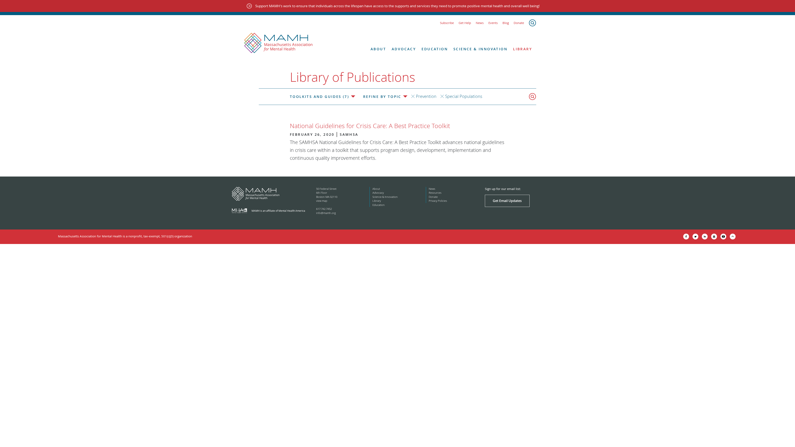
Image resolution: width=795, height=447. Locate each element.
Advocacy (404, 49)
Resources (435, 193)
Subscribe (447, 23)
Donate (519, 23)
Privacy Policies (438, 201)
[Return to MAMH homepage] (278, 43)
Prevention (426, 96)
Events (493, 23)
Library (522, 49)
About (378, 49)
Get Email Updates (507, 200)
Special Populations (463, 96)
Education (435, 49)
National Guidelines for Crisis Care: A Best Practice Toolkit (370, 126)
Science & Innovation (480, 49)
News (480, 23)
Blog (505, 23)
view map (321, 201)
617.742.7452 (324, 209)
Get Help (465, 23)
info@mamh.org (326, 213)
